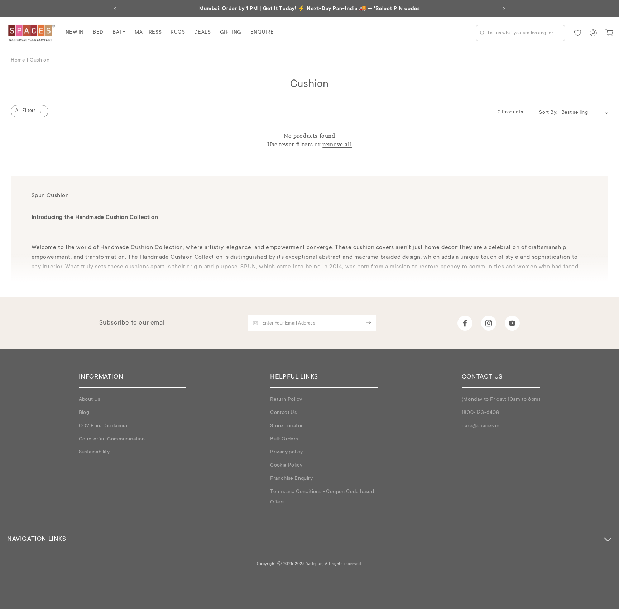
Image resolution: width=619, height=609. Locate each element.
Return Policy (286, 400)
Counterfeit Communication (112, 439)
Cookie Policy (286, 465)
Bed (98, 32)
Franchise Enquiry (291, 479)
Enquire (262, 32)
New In (75, 32)
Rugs (178, 32)
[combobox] (520, 33)
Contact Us (283, 413)
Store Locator (286, 426)
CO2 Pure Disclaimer (103, 426)
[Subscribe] (368, 322)
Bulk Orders (284, 439)
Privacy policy (286, 452)
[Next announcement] (504, 8)
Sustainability (94, 452)
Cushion (39, 60)
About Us (89, 400)
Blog (84, 413)
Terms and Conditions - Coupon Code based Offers (322, 497)
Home (18, 60)
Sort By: (548, 113)
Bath (119, 32)
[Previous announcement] (115, 8)
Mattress (148, 32)
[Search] (482, 32)
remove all (337, 144)
